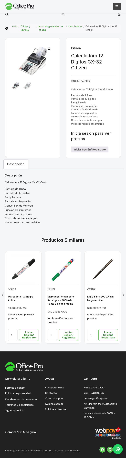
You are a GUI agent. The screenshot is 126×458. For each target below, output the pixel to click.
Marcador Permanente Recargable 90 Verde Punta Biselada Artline (61, 300)
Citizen (76, 48)
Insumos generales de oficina (51, 28)
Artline (12, 288)
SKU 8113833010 (96, 308)
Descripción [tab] (15, 164)
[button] (49, 49)
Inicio (14, 26)
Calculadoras (75, 26)
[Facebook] (102, 450)
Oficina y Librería (25, 28)
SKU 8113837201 (17, 308)
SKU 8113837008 (57, 311)
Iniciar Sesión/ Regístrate (90, 149)
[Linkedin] (110, 450)
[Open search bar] (7, 14)
